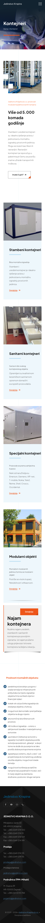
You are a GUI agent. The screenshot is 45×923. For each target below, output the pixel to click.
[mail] (17, 804)
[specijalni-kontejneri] (22, 407)
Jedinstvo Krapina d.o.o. (29, 912)
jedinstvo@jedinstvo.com (15, 873)
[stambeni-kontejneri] (22, 203)
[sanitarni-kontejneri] (22, 307)
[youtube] (11, 804)
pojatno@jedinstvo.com (14, 898)
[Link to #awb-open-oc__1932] (40, 4)
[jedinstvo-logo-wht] (12, 4)
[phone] (22, 804)
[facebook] (5, 804)
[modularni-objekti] (22, 510)
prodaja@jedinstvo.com (14, 862)
